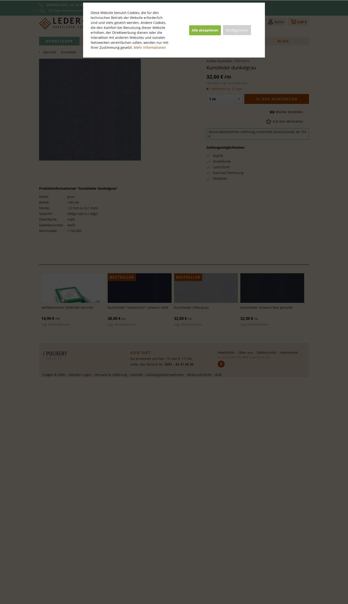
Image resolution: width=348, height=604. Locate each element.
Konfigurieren (237, 30)
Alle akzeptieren (205, 30)
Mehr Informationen (150, 47)
